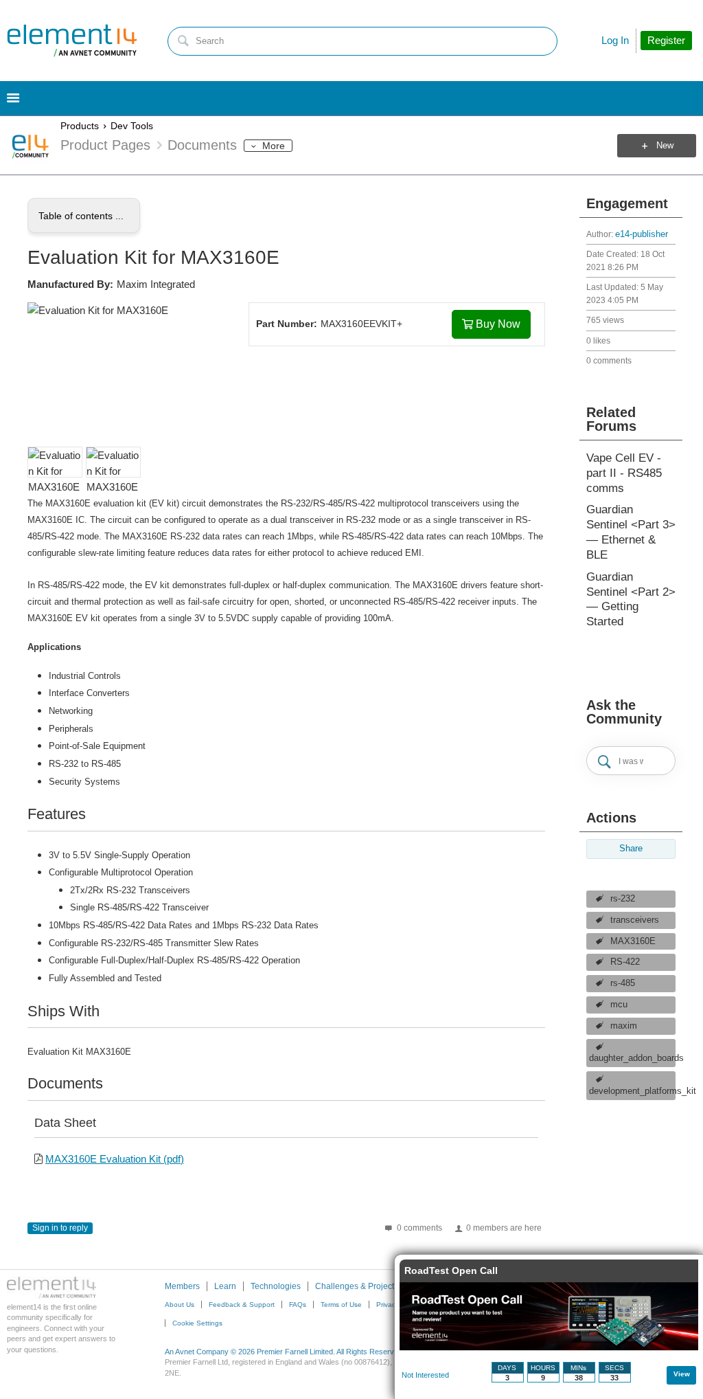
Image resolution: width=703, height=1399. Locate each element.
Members (182, 1286)
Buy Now (498, 324)
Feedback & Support (242, 1304)
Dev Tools (132, 125)
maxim (623, 1026)
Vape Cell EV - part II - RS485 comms (624, 473)
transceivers (634, 920)
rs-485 (622, 983)
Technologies (276, 1286)
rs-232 (622, 899)
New (664, 145)
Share (631, 848)
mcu (618, 1004)
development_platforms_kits (632, 1091)
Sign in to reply (60, 1228)
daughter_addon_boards (632, 1058)
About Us (179, 1304)
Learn (225, 1286)
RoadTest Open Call (451, 1270)
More (273, 145)
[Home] (72, 40)
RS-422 (625, 962)
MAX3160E (633, 941)
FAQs (297, 1304)
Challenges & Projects (356, 1286)
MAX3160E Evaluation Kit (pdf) (114, 1159)
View (681, 1374)
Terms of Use (341, 1304)
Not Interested (425, 1375)
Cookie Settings (197, 1323)
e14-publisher (641, 234)
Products (79, 125)
